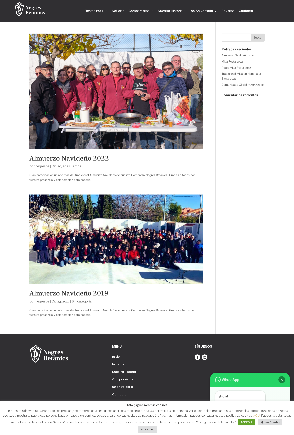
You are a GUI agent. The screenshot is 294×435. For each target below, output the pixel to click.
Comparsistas (139, 11)
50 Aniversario (202, 11)
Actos (76, 166)
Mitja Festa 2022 (232, 61)
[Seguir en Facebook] (197, 357)
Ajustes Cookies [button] (270, 422)
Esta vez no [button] (147, 429)
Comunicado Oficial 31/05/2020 (243, 84)
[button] (281, 379)
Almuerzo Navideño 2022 (69, 158)
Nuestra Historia (170, 11)
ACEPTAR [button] (246, 422)
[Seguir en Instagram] (204, 357)
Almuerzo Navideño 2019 (68, 293)
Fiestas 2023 (93, 11)
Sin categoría (82, 301)
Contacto (246, 11)
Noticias (118, 11)
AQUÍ (257, 415)
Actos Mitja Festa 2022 (236, 67)
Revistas (227, 11)
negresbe (42, 166)
